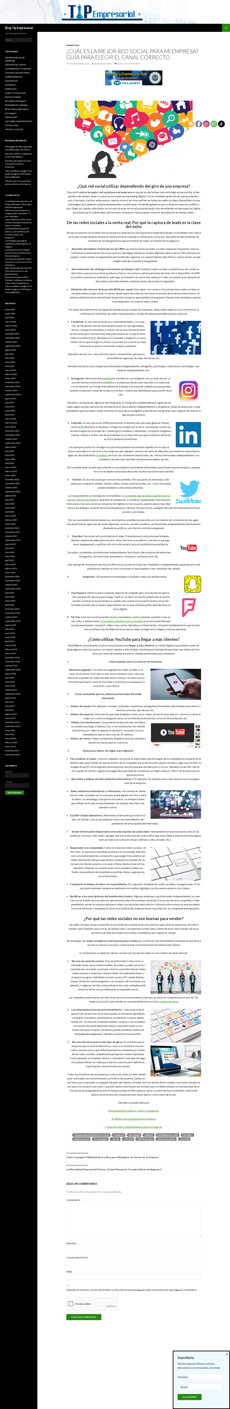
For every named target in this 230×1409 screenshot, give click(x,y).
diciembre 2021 (12, 528)
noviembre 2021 (12, 532)
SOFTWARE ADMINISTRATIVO (18, 121)
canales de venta (168, 1001)
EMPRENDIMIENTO (14, 77)
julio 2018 (9, 677)
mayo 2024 (10, 410)
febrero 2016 (11, 742)
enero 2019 (10, 653)
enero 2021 (10, 572)
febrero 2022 (11, 520)
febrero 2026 (11, 325)
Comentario (73, 1199)
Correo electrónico (77, 1257)
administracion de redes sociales (91, 1135)
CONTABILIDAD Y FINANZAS (18, 68)
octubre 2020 (11, 584)
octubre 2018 (11, 665)
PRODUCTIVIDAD (13, 97)
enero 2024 (10, 427)
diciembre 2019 (12, 609)
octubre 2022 (11, 487)
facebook (119, 1135)
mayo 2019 (10, 637)
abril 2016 (9, 734)
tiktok (115, 1139)
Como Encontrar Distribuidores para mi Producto (133, 1126)
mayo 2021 (10, 556)
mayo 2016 (10, 730)
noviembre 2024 (12, 386)
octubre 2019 (11, 617)
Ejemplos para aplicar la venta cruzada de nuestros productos (18, 163)
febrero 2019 (11, 649)
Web (69, 1271)
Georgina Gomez (103, 63)
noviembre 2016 (12, 726)
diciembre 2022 (12, 479)
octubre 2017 (11, 690)
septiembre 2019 (13, 621)
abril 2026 (9, 317)
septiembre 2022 (13, 491)
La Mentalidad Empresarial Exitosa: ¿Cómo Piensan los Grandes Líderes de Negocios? (114, 1167)
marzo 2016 (10, 738)
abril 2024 (9, 414)
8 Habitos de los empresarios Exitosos (134, 1118)
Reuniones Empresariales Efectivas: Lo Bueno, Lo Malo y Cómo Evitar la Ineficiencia (18, 280)
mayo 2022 (10, 507)
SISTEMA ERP (11, 117)
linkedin (149, 1135)
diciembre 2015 (12, 750)
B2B (81, 426)
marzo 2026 (10, 321)
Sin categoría (11, 113)
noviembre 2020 (12, 580)
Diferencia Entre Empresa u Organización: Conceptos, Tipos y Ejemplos (18, 213)
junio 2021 (10, 552)
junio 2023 (10, 455)
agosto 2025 (10, 350)
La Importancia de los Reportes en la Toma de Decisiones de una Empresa (18, 253)
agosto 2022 (10, 495)
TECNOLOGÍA (11, 125)
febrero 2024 (11, 423)
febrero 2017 (11, 714)
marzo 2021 (10, 564)
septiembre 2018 (13, 669)
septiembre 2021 (13, 540)
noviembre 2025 (12, 338)
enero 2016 (10, 746)
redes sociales (81, 1139)
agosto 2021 (10, 544)
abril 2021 (9, 560)
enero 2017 (10, 718)
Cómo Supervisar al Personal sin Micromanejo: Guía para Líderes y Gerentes (18, 222)
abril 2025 (9, 366)
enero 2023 (10, 475)
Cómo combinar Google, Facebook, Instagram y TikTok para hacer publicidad (18, 174)
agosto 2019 (10, 625)
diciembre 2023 (12, 431)
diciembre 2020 (12, 576)
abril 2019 (9, 641)
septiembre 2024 (13, 394)
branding (101, 455)
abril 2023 (9, 463)
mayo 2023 (10, 459)
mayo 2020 (10, 601)
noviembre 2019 (12, 613)
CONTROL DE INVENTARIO (17, 72)
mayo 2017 (10, 706)
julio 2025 (9, 354)
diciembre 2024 (12, 382)
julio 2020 (9, 592)
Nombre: (9, 772)
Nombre (71, 1243)
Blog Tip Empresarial (19, 28)
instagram (134, 1135)
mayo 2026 (10, 313)
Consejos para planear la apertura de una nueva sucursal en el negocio (18, 262)
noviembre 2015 (12, 754)
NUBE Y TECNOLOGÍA (15, 93)
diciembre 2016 (12, 722)
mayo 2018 (10, 686)
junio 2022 (10, 503)
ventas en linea (145, 1139)
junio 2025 (10, 358)
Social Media (100, 1139)
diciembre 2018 (12, 657)
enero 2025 (10, 378)
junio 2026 (10, 309)
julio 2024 (9, 402)
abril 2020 (9, 605)
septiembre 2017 (13, 694)
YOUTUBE (184, 1139)
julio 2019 (9, 629)
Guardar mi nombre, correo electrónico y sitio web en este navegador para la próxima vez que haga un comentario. (131, 1289)
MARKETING (72, 45)
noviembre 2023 (12, 435)
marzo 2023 (10, 467)
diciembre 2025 (12, 333)
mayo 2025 (10, 362)
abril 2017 (9, 710)
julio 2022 (9, 499)
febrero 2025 (11, 374)
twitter (128, 1139)
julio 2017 (9, 702)
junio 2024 (10, 406)
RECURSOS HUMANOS (15, 101)
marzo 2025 (10, 370)
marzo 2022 (10, 516)
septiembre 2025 (13, 346)
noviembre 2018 (12, 661)
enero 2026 (10, 329)
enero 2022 (10, 524)
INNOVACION (11, 81)
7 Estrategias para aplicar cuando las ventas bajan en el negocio (18, 243)
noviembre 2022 (12, 483)
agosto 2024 (10, 398)
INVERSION (10, 85)
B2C (93, 337)
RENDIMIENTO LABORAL (16, 105)
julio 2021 (9, 548)
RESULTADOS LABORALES (17, 109)
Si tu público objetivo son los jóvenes (122, 621)
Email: (9, 782)
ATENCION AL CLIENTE (15, 64)
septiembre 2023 (13, 443)
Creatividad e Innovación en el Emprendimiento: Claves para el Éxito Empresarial (18, 204)
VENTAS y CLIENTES (14, 129)
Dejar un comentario (128, 63)
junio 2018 (10, 681)
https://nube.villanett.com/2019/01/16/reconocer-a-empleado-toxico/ (18, 271)
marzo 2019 (10, 645)
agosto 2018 (10, 673)
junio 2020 (10, 596)
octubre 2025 (11, 342)
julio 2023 (9, 451)
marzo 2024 (10, 418)
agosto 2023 (10, 447)
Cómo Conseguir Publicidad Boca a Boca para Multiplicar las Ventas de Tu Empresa (112, 1155)
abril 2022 (9, 512)
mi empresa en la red (168, 1135)
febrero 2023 (11, 471)
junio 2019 (10, 633)
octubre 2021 (11, 536)
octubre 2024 (11, 390)
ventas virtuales (166, 1139)
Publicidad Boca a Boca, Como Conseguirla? (133, 1110)
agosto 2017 (10, 698)
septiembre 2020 (13, 588)
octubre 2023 (11, 439)
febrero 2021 (11, 568)
